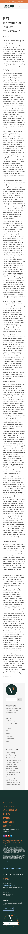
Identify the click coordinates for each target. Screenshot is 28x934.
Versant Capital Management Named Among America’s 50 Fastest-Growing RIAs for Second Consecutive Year (13, 780)
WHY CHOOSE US (10, 810)
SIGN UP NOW (8, 908)
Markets (8, 733)
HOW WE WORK (9, 806)
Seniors (8, 741)
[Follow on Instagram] (6, 836)
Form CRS (5, 866)
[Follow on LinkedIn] (11, 836)
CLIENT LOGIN (8, 822)
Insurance (8, 726)
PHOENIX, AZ (5, 878)
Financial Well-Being (12, 723)
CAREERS (6, 818)
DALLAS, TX (5, 891)
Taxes (7, 744)
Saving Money (10, 738)
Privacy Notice (6, 861)
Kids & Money (10, 731)
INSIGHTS (6, 814)
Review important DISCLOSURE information (12, 868)
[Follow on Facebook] (4, 836)
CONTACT (7, 826)
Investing (8, 728)
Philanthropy (9, 736)
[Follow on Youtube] (9, 836)
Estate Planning (10, 721)
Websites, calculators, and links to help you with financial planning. (13, 710)
